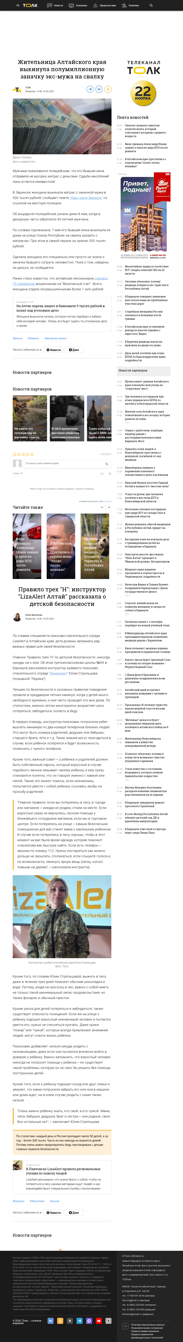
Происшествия (108, 5)
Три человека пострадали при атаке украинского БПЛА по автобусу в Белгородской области (146, 400)
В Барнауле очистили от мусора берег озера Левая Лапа (145, 830)
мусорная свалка (55, 338)
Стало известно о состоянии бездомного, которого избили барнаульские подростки (144, 772)
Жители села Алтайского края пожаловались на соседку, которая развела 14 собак (147, 415)
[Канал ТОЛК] (74, 350)
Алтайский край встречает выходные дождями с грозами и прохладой (146, 693)
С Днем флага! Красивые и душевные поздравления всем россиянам (145, 678)
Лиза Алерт (37, 1201)
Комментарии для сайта (95, 501)
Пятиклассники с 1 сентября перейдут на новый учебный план (147, 623)
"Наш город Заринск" (86, 198)
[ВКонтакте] (99, 89)
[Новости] (53, 350)
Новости (58, 5)
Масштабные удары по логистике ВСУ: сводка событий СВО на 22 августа (147, 270)
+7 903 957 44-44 (135, 1296)
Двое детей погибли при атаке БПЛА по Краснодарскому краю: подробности (145, 356)
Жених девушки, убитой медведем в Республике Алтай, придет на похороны (147, 528)
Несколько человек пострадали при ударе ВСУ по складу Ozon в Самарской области (145, 512)
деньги (17, 338)
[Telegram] (90, 89)
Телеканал (81, 5)
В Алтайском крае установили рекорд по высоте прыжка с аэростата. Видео (144, 330)
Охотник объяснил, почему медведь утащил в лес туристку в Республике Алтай (95, 554)
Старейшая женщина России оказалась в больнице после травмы (144, 315)
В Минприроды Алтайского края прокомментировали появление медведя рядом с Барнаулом (146, 636)
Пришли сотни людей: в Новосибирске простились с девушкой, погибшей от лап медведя (143, 454)
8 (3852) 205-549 (135, 1309)
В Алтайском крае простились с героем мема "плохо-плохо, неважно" (61, 556)
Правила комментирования (145, 1331)
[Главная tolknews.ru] (30, 5)
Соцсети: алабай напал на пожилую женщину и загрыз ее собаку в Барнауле (145, 606)
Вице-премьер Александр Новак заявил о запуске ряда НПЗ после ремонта (27, 554)
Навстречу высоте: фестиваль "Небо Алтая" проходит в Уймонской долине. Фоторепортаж (147, 558)
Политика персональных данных (148, 1325)
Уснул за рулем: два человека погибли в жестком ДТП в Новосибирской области (144, 497)
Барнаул (18, 1201)
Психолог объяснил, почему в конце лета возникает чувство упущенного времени (145, 757)
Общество (30, 91)
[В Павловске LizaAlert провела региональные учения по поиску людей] (18, 1177)
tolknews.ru (137, 1256)
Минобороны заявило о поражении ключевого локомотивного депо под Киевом (146, 471)
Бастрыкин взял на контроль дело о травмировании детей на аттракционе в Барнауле (147, 543)
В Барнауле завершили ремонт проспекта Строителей (145, 804)
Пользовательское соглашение (147, 1328)
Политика (134, 5)
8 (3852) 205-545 (135, 1305)
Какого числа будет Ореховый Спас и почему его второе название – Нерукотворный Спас (147, 663)
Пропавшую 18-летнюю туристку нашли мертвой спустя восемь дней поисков (146, 708)
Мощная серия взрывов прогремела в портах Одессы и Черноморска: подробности (144, 573)
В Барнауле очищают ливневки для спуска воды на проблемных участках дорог (146, 300)
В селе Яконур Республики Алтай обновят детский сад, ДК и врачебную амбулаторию (146, 817)
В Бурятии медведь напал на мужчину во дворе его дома (143, 343)
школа (54, 1201)
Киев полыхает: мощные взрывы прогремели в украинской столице (147, 650)
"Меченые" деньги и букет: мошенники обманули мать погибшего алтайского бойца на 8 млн (146, 725)
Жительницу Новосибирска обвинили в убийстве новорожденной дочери (143, 742)
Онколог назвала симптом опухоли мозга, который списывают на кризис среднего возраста (145, 131)
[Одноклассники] (108, 89)
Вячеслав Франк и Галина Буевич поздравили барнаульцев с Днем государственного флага (146, 588)
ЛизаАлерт (58, 673)
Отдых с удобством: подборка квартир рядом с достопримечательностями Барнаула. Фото (144, 436)
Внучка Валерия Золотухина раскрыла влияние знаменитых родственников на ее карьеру (146, 791)
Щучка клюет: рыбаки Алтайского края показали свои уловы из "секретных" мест (147, 385)
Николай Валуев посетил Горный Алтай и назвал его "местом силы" (147, 484)
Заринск (33, 338)
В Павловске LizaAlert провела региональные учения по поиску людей (63, 1171)
